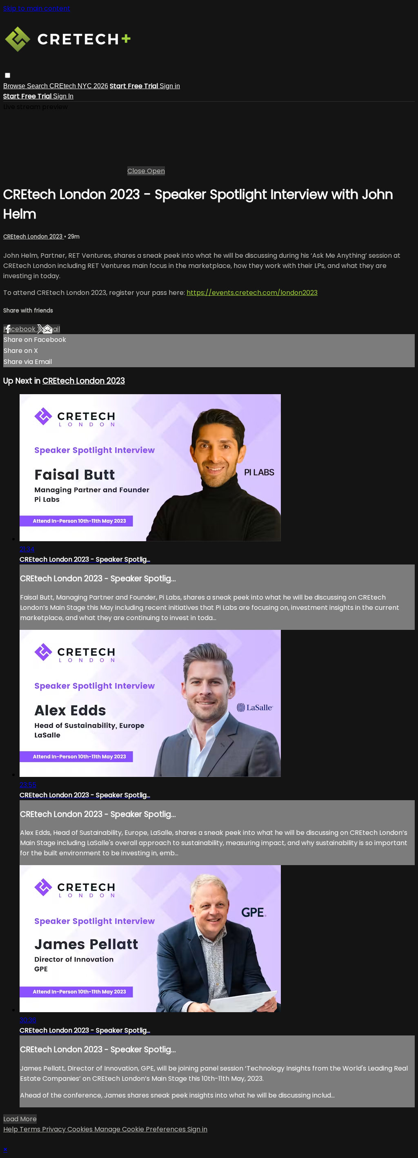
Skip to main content (36, 8)
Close (137, 171)
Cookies (80, 1129)
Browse (15, 86)
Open (156, 171)
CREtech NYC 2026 (78, 86)
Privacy (54, 1129)
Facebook (20, 329)
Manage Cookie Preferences (140, 1129)
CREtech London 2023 (33, 237)
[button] (7, 75)
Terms (31, 1129)
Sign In (63, 96)
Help (11, 1129)
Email (51, 329)
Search (38, 86)
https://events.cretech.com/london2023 (252, 292)
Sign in (170, 86)
